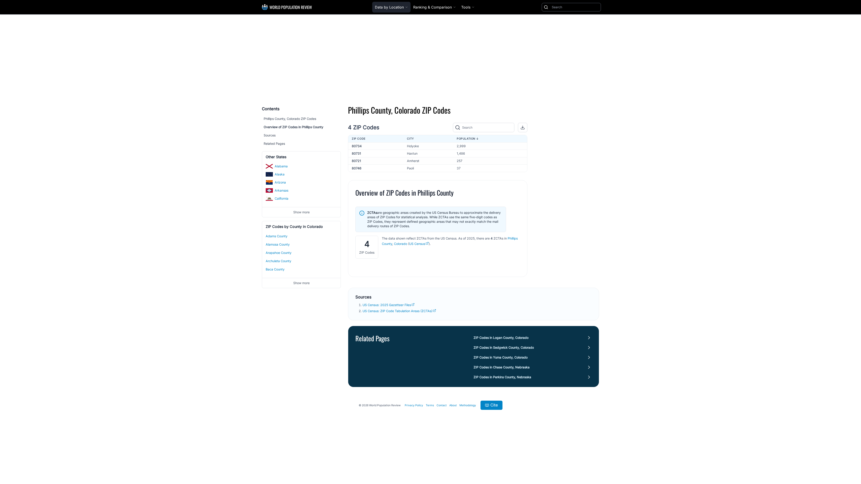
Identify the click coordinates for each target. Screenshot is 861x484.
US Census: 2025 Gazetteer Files (387, 305)
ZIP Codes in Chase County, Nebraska (502, 367)
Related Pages (274, 143)
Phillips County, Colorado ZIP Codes (290, 119)
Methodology (467, 405)
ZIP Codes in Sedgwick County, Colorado (504, 347)
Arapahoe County (278, 253)
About (453, 405)
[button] (522, 127)
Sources (270, 135)
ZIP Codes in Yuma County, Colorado (501, 357)
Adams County (276, 236)
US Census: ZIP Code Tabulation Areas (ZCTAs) (398, 311)
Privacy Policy (414, 405)
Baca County (275, 269)
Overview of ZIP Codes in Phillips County (293, 127)
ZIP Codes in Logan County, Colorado (501, 337)
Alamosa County (278, 244)
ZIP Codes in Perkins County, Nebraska (502, 377)
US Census (417, 244)
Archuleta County (278, 261)
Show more (301, 212)
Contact (442, 405)
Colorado (400, 244)
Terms (430, 405)
